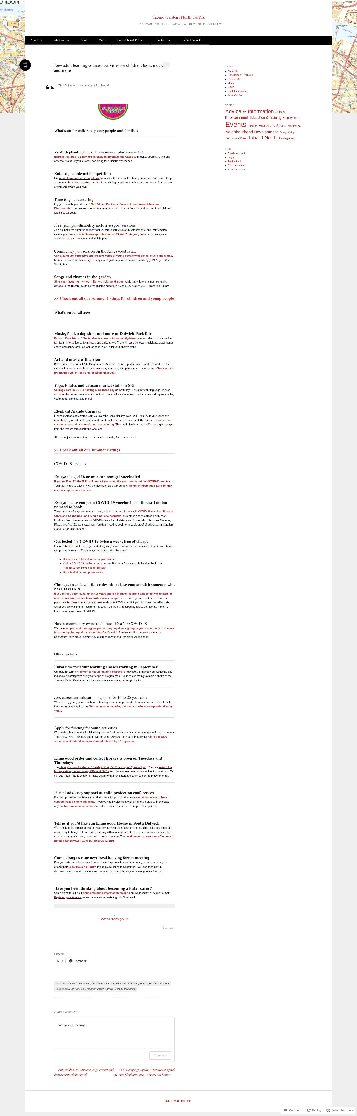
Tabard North (262, 137)
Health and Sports (159, 983)
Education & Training (127, 983)
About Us (36, 40)
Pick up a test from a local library (84, 567)
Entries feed (234, 161)
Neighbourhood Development (251, 132)
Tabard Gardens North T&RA (178, 17)
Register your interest (68, 897)
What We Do (61, 40)
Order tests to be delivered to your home (89, 559)
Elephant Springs (125, 989)
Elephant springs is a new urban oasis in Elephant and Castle (93, 156)
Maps (102, 40)
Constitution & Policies (131, 40)
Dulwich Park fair (74, 989)
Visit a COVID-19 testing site (81, 563)
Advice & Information (78, 983)
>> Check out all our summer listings (87, 450)
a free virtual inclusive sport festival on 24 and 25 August (101, 234)
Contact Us (163, 40)
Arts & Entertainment (103, 983)
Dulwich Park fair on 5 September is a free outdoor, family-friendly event (100, 338)
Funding (252, 126)
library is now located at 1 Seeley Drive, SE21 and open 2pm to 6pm (103, 767)
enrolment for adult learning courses (98, 671)
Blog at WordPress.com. (178, 1100)
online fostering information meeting (106, 892)
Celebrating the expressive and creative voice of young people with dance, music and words (113, 255)
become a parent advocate (81, 806)
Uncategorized (286, 138)
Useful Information (192, 40)
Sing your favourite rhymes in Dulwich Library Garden (89, 281)
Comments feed (236, 165)
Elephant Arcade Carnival (99, 989)
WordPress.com (236, 169)
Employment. (291, 117)
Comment (160, 1055)
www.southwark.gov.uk (114, 919)
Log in (231, 157)
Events (144, 983)
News (84, 40)
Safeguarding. (287, 132)
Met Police (294, 125)
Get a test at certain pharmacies (83, 572)
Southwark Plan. (236, 138)
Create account (236, 153)
